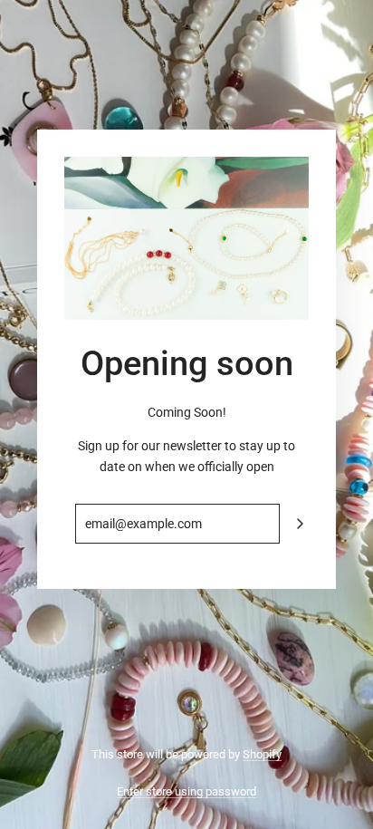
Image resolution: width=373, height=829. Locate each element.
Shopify (262, 754)
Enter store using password (186, 791)
